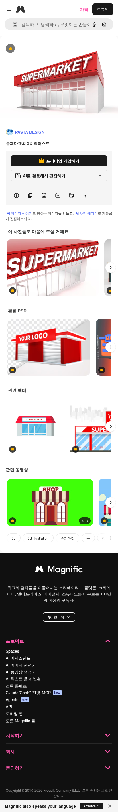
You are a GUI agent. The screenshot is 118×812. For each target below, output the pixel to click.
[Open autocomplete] (13, 24)
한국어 (59, 616)
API (9, 706)
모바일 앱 (14, 713)
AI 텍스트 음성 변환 (23, 678)
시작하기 (15, 735)
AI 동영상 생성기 (21, 672)
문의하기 (15, 767)
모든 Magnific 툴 (20, 720)
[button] (59, 617)
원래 (33, 49)
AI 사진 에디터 (87, 213)
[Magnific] (59, 570)
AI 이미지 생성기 (19, 213)
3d (14, 538)
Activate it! (91, 805)
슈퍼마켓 (67, 538)
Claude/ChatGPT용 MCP (33, 692)
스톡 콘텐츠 (16, 686)
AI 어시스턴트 (18, 658)
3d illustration (38, 538)
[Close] (109, 806)
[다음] (110, 267)
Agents (17, 699)
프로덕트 (15, 641)
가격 (84, 9)
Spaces (12, 651)
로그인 (103, 9)
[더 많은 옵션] (85, 195)
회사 (10, 751)
